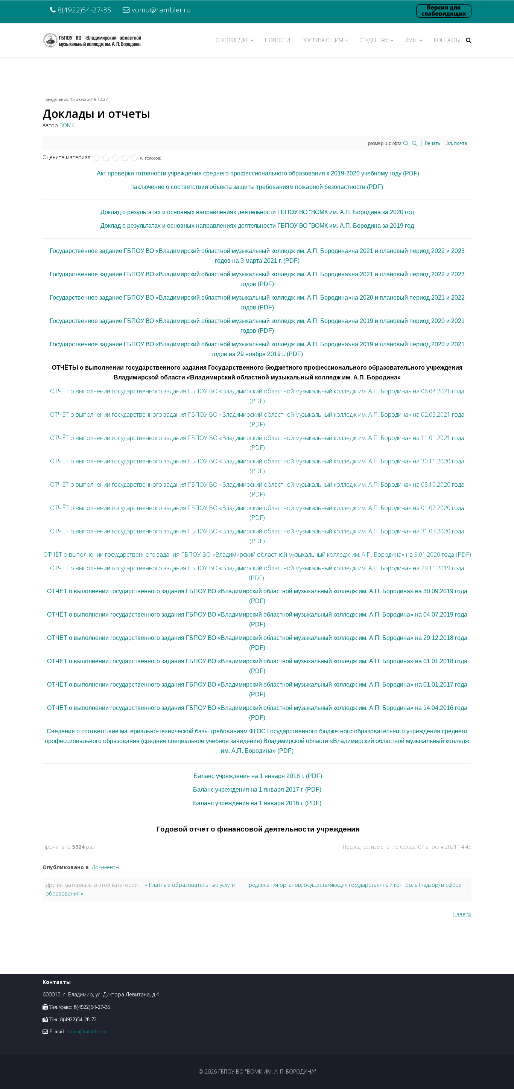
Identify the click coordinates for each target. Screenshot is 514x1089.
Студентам (374, 40)
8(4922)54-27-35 (84, 9)
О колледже (232, 40)
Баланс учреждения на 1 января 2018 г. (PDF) (258, 776)
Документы (105, 867)
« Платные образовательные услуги (190, 884)
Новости (277, 40)
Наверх (462, 914)
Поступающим (322, 40)
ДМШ (411, 40)
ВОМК (67, 125)
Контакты (447, 40)
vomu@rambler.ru (161, 9)
